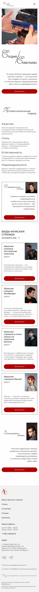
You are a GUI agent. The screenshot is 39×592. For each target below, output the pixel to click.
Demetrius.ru (6, 584)
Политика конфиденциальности (14, 565)
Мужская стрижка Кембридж (10, 291)
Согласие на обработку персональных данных (19, 569)
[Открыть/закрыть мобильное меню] (34, 4)
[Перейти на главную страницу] (8, 4)
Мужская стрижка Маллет (13, 377)
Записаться (19, 91)
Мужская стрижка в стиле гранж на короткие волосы (13, 336)
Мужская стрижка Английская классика (10, 250)
